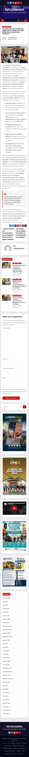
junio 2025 (5, 647)
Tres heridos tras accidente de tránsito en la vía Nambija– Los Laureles (21, 233)
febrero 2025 (6, 661)
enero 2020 (6, 714)
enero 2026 (6, 622)
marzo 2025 (6, 658)
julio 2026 (5, 602)
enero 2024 (6, 707)
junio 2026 (5, 605)
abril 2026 (5, 612)
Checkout (12, 743)
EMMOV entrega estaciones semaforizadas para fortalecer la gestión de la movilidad (20, 285)
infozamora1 (13, 37)
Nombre (5, 359)
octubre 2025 (7, 633)
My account (16, 748)
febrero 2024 (6, 703)
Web (4, 378)
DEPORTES (23, 743)
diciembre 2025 (7, 626)
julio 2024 (5, 686)
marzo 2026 (6, 616)
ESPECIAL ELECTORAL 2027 (18, 746)
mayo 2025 (6, 651)
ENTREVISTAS (8, 746)
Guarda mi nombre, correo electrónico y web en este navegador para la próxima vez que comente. (14, 391)
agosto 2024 (6, 682)
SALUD (23, 751)
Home (4, 743)
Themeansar (14, 740)
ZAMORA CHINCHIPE (6, 26)
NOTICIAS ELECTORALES (9, 751)
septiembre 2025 (8, 636)
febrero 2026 (6, 619)
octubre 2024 (7, 675)
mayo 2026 (6, 609)
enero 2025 (6, 665)
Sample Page (9, 753)
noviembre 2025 (7, 629)
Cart (8, 743)
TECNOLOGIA (20, 753)
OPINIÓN (19, 751)
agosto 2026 (6, 598)
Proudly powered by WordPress (10, 738)
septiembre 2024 (8, 679)
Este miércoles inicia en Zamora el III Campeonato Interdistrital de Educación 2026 (19, 268)
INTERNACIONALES (7, 748)
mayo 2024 (6, 693)
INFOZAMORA (14, 9)
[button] (22, 20)
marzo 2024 (6, 700)
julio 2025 (5, 643)
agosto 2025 (6, 640)
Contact (18, 743)
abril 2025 (5, 654)
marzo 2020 (6, 710)
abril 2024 (5, 696)
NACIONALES (23, 748)
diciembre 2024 (7, 668)
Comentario (7, 328)
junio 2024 (5, 689)
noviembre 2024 (7, 672)
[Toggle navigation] (18, 20)
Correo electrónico (9, 368)
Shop (15, 753)
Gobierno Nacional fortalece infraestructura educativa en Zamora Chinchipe (19, 301)
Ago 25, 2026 (16, 273)
